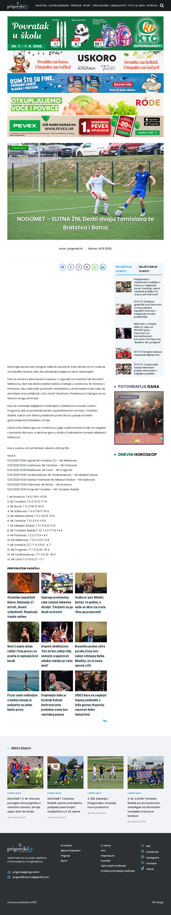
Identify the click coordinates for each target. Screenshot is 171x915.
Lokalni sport (19, 147)
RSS (148, 846)
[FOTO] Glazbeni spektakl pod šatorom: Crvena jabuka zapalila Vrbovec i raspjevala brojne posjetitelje (148, 309)
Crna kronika (100, 5)
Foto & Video (136, 5)
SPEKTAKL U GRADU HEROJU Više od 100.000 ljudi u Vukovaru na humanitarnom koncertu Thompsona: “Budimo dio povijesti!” (147, 333)
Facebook (152, 852)
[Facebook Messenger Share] (63, 267)
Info (103, 850)
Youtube (151, 863)
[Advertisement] (57, 294)
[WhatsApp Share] (95, 267)
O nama (106, 845)
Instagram (152, 857)
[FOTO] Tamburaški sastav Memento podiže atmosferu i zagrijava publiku (146, 369)
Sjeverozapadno (59, 5)
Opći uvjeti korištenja (113, 865)
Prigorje (76, 5)
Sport (87, 5)
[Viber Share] (79, 267)
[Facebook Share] (71, 267)
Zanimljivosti (118, 5)
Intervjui (152, 5)
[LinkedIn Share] (103, 267)
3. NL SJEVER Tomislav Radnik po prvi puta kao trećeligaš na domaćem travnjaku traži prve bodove (144, 807)
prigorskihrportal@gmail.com (31, 877)
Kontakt (106, 860)
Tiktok (150, 869)
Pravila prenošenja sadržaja (118, 871)
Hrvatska (41, 5)
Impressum (108, 855)
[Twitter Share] (87, 267)
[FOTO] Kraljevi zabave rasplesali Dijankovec (148, 353)
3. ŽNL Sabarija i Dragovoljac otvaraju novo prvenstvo (102, 803)
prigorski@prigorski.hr (26, 872)
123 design (158, 902)
